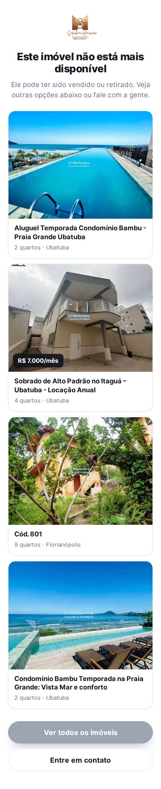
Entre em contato (80, 760)
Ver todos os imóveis (81, 732)
